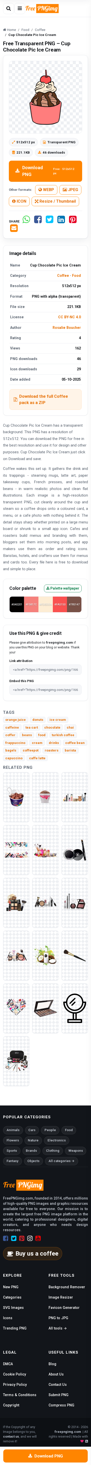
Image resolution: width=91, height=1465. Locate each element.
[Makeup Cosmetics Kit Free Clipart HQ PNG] (74, 955)
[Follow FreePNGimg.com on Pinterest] (22, 1238)
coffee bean (75, 743)
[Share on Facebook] (38, 221)
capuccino (13, 758)
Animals (13, 1130)
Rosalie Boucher (67, 328)
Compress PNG (61, 1405)
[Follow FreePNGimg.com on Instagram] (30, 1238)
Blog (52, 1364)
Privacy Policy (15, 1384)
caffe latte (37, 758)
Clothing (52, 1150)
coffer (10, 735)
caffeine (12, 727)
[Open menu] (19, 8)
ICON (21, 201)
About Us (56, 1374)
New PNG (10, 1287)
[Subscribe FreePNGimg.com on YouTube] (38, 1238)
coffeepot (30, 750)
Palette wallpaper (64, 588)
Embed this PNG (21, 681)
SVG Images (13, 1307)
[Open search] (8, 8)
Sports (12, 1150)
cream (37, 743)
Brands (31, 1150)
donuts (37, 720)
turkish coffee (63, 735)
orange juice (15, 720)
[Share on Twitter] (49, 221)
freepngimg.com (68, 1432)
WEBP (48, 189)
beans (27, 735)
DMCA (8, 1364)
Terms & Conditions (19, 1395)
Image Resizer (61, 1297)
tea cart (32, 727)
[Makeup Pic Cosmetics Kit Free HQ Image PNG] (16, 1061)
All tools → (58, 1328)
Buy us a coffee (36, 1253)
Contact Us (58, 1384)
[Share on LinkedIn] (61, 221)
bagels (10, 750)
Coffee (63, 276)
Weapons (76, 1150)
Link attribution (20, 661)
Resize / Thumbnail (57, 201)
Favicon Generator (64, 1307)
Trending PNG (15, 1328)
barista (70, 750)
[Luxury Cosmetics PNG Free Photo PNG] (45, 850)
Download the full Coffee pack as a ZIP (43, 399)
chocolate (52, 727)
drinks (54, 743)
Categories (12, 1297)
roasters (51, 750)
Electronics (57, 1140)
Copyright (11, 1405)
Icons (7, 1318)
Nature (33, 1140)
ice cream (58, 720)
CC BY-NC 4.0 (69, 317)
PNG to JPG (58, 1318)
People (50, 1130)
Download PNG (48, 171)
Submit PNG (59, 1395)
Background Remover (67, 1287)
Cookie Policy (14, 1374)
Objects (33, 1161)
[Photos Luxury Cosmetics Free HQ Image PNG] (74, 850)
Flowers (13, 1140)
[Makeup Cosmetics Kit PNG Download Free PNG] (45, 955)
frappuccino (15, 743)
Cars (31, 1130)
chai (70, 727)
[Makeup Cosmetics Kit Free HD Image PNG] (16, 955)
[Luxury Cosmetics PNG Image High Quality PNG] (74, 902)
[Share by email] (14, 230)
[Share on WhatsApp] (26, 221)
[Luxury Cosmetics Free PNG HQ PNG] (74, 797)
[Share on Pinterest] (73, 221)
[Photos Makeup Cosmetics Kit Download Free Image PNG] (74, 1008)
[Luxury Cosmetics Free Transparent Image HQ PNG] (16, 902)
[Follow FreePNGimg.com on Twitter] (13, 1238)
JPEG (72, 189)
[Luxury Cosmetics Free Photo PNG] (16, 850)
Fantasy (12, 1161)
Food (76, 276)
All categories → (62, 1161)
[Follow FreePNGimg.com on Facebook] (5, 1238)
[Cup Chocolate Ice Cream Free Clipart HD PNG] (45, 797)
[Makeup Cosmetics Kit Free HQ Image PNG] (16, 1008)
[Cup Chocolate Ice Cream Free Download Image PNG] (16, 797)
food (42, 735)
